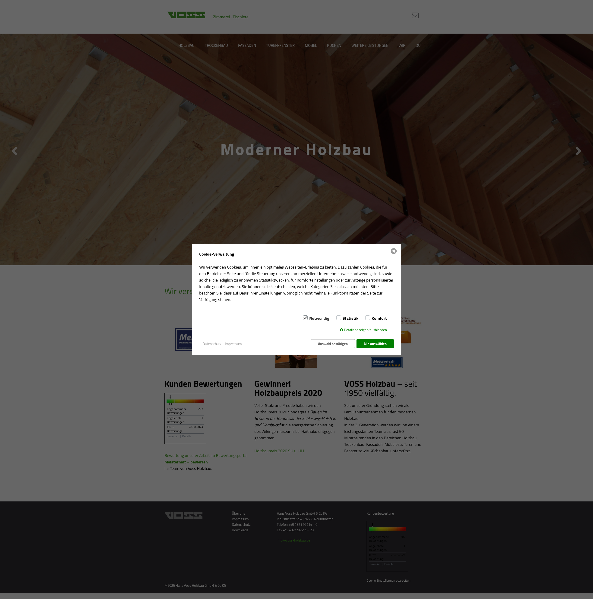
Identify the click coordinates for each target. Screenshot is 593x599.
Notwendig (319, 318)
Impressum (233, 343)
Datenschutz (212, 343)
